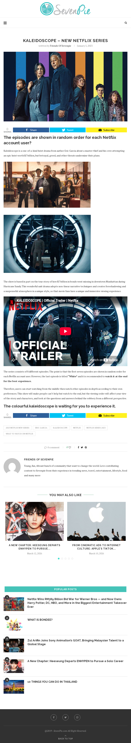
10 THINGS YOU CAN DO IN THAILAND (52, 681)
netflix (77, 428)
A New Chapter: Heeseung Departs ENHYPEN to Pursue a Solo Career (75, 661)
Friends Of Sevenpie (60, 45)
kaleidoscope (60, 428)
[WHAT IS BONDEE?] (14, 625)
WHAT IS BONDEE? (40, 619)
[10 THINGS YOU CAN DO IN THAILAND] (14, 687)
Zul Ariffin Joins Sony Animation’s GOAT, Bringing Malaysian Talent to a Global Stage (75, 642)
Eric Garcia (41, 428)
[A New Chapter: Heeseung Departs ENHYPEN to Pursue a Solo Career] (34, 521)
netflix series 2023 (95, 428)
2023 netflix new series (17, 428)
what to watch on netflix (19, 434)
